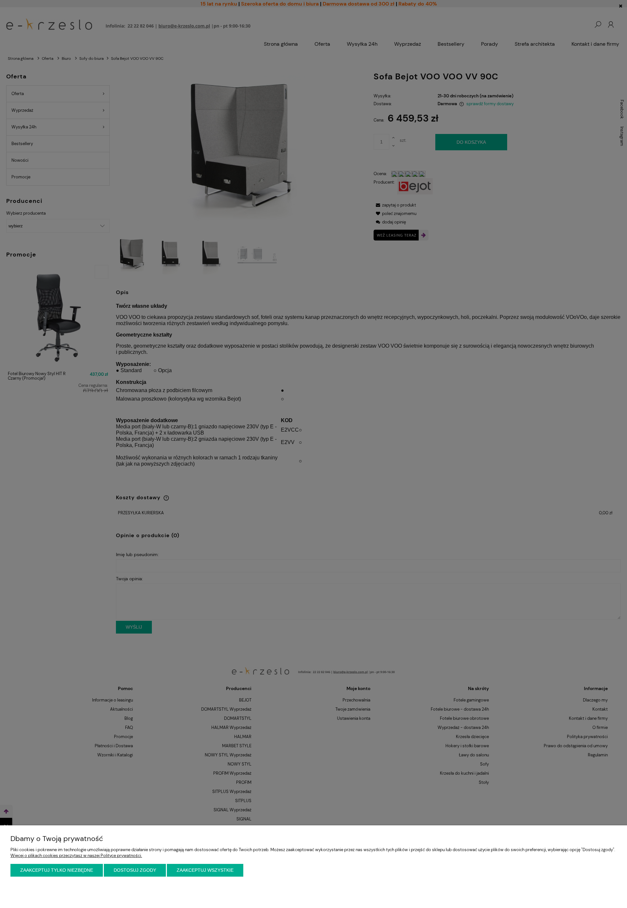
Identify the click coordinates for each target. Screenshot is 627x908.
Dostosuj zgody (135, 870)
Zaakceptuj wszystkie (205, 870)
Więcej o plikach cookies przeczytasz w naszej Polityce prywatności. (76, 855)
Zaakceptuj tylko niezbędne (56, 870)
